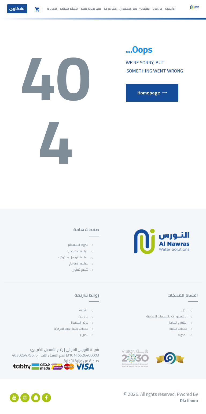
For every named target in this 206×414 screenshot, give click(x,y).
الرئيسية (83, 310)
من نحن (83, 316)
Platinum (189, 400)
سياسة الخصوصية (77, 251)
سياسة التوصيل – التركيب (73, 257)
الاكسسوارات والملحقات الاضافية (166, 316)
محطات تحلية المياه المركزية (71, 329)
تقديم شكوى (80, 270)
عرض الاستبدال (79, 322)
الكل (184, 310)
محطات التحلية (178, 329)
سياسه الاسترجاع (78, 263)
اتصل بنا (83, 335)
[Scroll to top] (196, 404)
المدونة (182, 335)
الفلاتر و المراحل (177, 322)
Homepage (148, 93)
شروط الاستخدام (78, 245)
